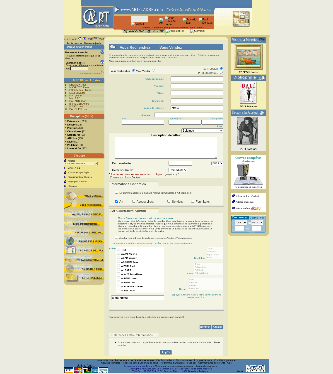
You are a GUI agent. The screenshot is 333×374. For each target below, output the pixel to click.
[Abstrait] (205, 282)
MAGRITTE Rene (79, 87)
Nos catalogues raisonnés (248, 187)
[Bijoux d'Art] (215, 254)
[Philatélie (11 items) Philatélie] (65, 145)
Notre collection (105, 360)
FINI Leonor (75, 95)
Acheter (146, 27)
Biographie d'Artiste (77, 181)
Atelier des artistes (144, 360)
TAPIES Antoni (248, 149)
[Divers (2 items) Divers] (65, 141)
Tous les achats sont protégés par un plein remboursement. (186, 366)
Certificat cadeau (165, 360)
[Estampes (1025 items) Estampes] (65, 121)
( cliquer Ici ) (171, 174)
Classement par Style (78, 172)
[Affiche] (205, 285)
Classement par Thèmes (80, 177)
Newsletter (89, 43)
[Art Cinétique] (208, 273)
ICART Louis (76, 106)
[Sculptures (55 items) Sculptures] (65, 134)
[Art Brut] (208, 270)
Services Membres (110, 363)
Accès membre (74, 43)
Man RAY (74, 98)
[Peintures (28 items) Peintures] (65, 128)
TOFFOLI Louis (248, 72)
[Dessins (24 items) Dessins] (65, 124)
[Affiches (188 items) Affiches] (65, 138)
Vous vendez (197, 27)
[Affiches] (215, 251)
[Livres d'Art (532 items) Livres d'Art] (65, 148)
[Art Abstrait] (208, 267)
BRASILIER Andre (79, 103)
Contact (136, 177)
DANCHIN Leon (78, 109)
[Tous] (215, 248)
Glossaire (72, 186)
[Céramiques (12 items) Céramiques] (65, 131)
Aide (98, 43)
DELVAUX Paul (77, 84)
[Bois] (215, 257)
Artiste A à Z (74, 168)
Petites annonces (124, 360)
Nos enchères (243, 208)
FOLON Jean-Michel (80, 90)
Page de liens (130, 363)
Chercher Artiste (160, 27)
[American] (205, 288)
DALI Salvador (77, 92)
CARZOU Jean (77, 101)
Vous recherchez (179, 27)
